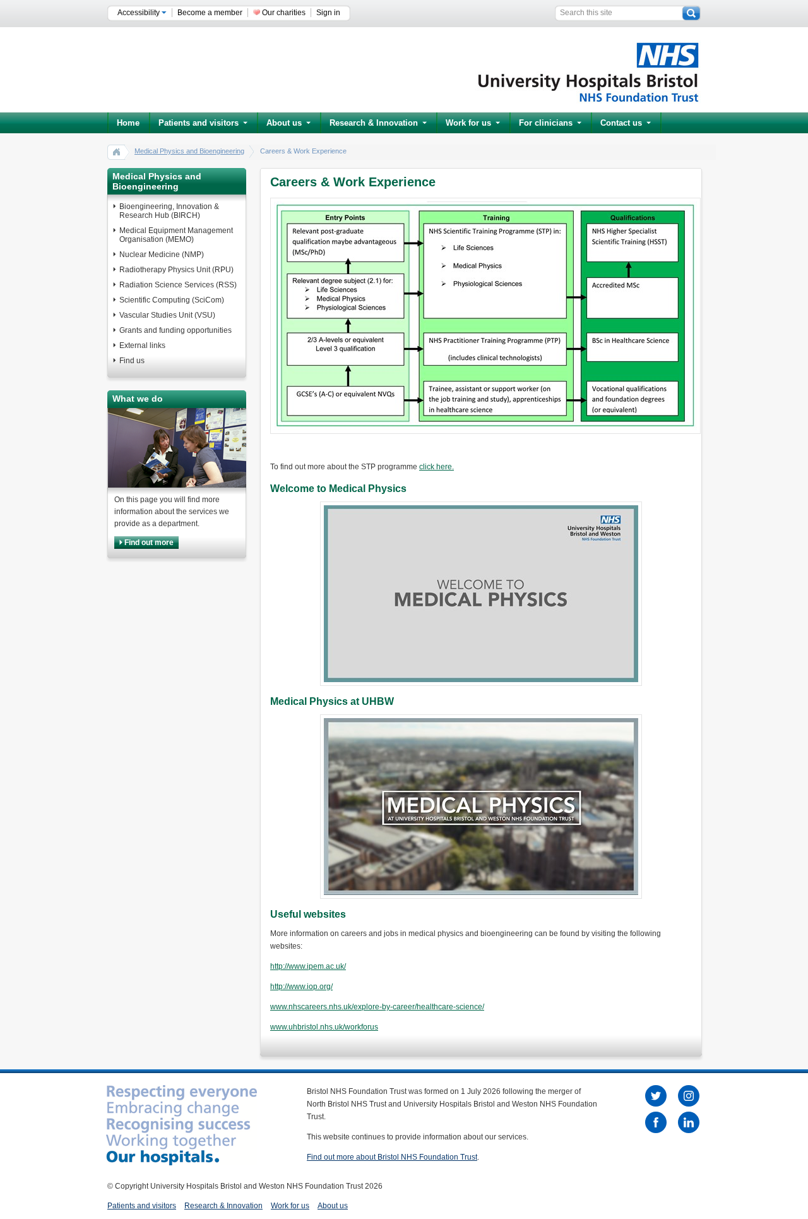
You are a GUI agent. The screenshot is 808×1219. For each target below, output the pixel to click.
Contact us (621, 123)
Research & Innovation (374, 123)
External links (142, 345)
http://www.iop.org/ (301, 986)
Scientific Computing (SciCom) (171, 300)
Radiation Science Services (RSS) (178, 284)
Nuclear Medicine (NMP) (161, 254)
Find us (132, 360)
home (117, 152)
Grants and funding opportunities (175, 330)
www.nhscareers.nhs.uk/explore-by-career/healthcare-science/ (377, 1006)
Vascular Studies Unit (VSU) (167, 315)
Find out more (148, 542)
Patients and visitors (198, 123)
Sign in (328, 12)
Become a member (209, 12)
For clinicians (546, 123)
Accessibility (139, 12)
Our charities (284, 12)
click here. (436, 466)
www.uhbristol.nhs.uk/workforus (324, 1027)
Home (128, 123)
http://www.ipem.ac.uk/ (308, 966)
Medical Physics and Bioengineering (189, 151)
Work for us (468, 123)
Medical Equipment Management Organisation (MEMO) (176, 235)
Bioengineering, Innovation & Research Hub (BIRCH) (169, 211)
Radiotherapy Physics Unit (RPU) (176, 269)
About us (284, 123)
